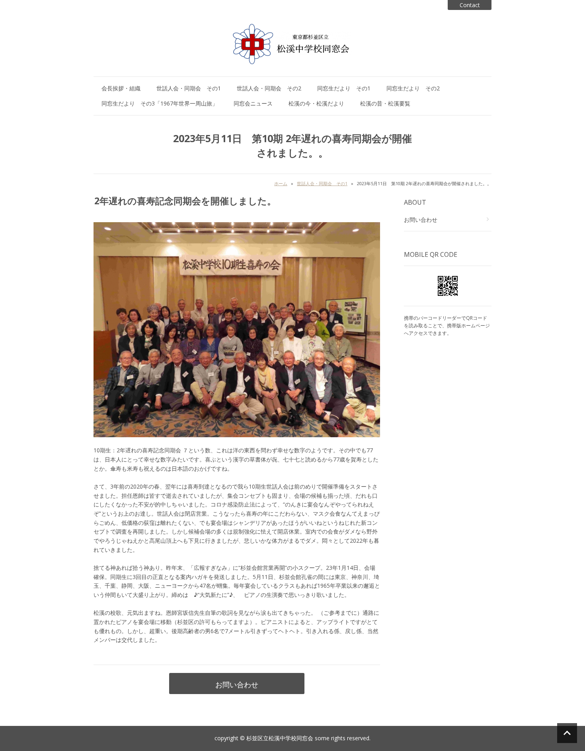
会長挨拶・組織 (120, 88)
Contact (470, 5)
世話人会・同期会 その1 (188, 88)
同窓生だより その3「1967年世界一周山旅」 (159, 103)
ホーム (280, 183)
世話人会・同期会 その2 (269, 88)
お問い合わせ (236, 684)
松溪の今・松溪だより (316, 103)
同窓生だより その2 (413, 88)
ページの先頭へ (567, 733)
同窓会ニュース (253, 103)
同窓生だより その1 (343, 88)
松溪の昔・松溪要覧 (385, 103)
